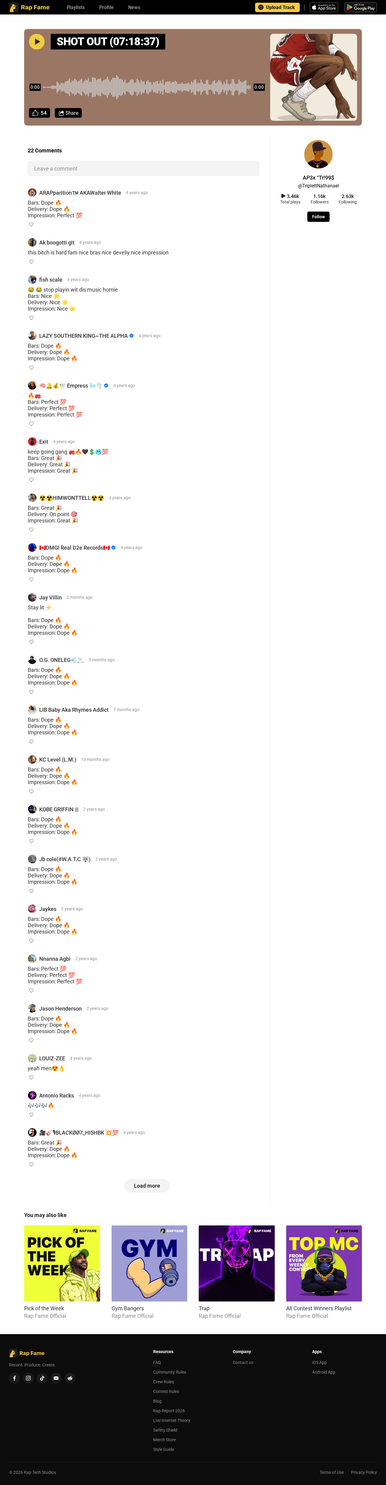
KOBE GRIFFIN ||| (58, 809)
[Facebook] (14, 1378)
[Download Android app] (360, 7)
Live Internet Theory (171, 1420)
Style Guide (163, 1449)
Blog (157, 1401)
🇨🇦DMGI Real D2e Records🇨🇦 (74, 547)
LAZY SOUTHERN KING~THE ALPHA (83, 336)
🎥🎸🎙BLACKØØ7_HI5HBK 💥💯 (79, 1132)
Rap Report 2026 (169, 1410)
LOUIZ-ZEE (52, 1058)
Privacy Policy (364, 1472)
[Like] (31, 224)
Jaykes (47, 909)
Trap (204, 1308)
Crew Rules (163, 1381)
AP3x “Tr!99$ (318, 177)
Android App (323, 1372)
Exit (43, 442)
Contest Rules (166, 1391)
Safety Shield (165, 1430)
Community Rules (169, 1372)
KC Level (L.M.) (57, 759)
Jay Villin (50, 597)
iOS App (319, 1362)
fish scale (50, 279)
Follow (318, 216)
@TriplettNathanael (318, 186)
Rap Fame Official (45, 1316)
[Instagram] (28, 1378)
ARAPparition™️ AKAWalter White (80, 193)
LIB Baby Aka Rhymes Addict (74, 710)
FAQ (157, 1362)
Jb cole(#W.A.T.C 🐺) (64, 859)
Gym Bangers (128, 1308)
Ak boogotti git (56, 242)
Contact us (243, 1362)
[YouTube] (56, 1378)
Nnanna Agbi (55, 959)
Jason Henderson (60, 1008)
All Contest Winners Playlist (319, 1308)
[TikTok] (42, 1378)
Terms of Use (332, 1472)
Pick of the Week (44, 1308)
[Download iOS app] (325, 7)
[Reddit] (70, 1378)
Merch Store (164, 1439)
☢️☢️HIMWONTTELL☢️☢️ (71, 498)
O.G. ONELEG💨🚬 (61, 660)
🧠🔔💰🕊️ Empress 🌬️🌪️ (71, 385)
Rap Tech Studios (40, 1472)
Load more (147, 1186)
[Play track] (37, 42)
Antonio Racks (56, 1095)
